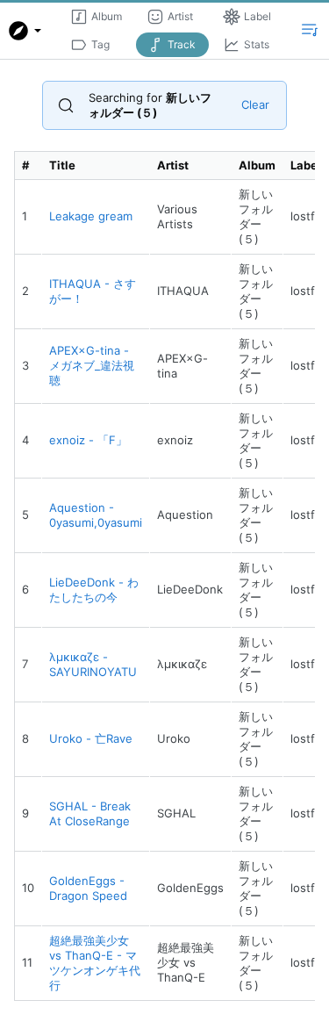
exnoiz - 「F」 (88, 440)
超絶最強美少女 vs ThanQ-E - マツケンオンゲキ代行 (94, 962)
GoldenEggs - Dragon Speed (88, 888)
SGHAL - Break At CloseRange (90, 813)
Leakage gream (90, 216)
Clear (255, 104)
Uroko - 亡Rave (90, 738)
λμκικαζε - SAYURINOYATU (93, 664)
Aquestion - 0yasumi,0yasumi (95, 514)
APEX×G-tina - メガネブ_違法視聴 (91, 365)
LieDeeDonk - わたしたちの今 (94, 589)
